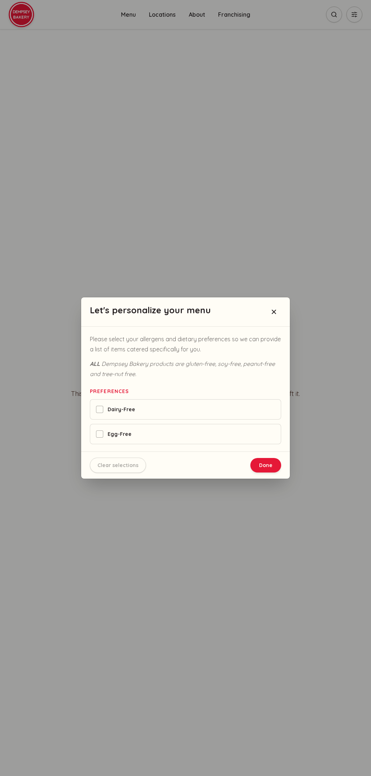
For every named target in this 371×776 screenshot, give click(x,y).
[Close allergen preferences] (274, 312)
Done (265, 465)
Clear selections (117, 465)
